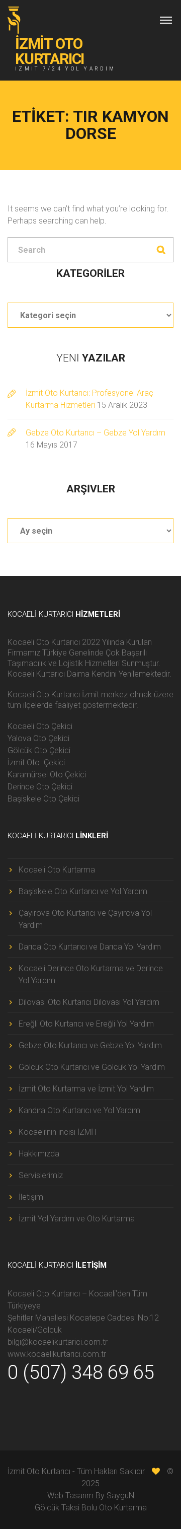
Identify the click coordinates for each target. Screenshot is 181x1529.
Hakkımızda (39, 1153)
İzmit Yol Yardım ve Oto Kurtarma (77, 1218)
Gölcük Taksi (57, 1507)
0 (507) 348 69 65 (81, 1372)
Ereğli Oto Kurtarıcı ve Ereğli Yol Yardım (86, 1024)
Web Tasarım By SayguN (90, 1495)
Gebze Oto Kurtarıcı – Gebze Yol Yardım (95, 433)
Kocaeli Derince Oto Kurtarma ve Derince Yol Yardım (91, 974)
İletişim (31, 1197)
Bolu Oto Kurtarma (114, 1507)
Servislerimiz (41, 1175)
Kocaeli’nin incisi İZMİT (58, 1132)
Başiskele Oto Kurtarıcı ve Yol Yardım (83, 891)
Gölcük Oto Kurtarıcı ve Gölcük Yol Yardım (92, 1067)
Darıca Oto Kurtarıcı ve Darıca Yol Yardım (90, 947)
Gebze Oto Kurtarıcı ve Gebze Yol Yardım (90, 1045)
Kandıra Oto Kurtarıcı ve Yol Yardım (79, 1110)
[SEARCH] (160, 249)
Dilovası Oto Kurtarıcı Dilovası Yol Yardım (89, 1002)
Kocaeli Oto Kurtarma (57, 870)
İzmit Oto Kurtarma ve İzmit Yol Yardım (86, 1089)
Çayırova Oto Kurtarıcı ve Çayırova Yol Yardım (85, 919)
